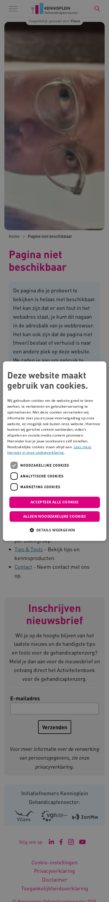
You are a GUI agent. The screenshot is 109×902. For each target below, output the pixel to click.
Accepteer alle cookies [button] (55, 502)
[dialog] (54, 451)
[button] (54, 529)
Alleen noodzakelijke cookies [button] (54, 516)
